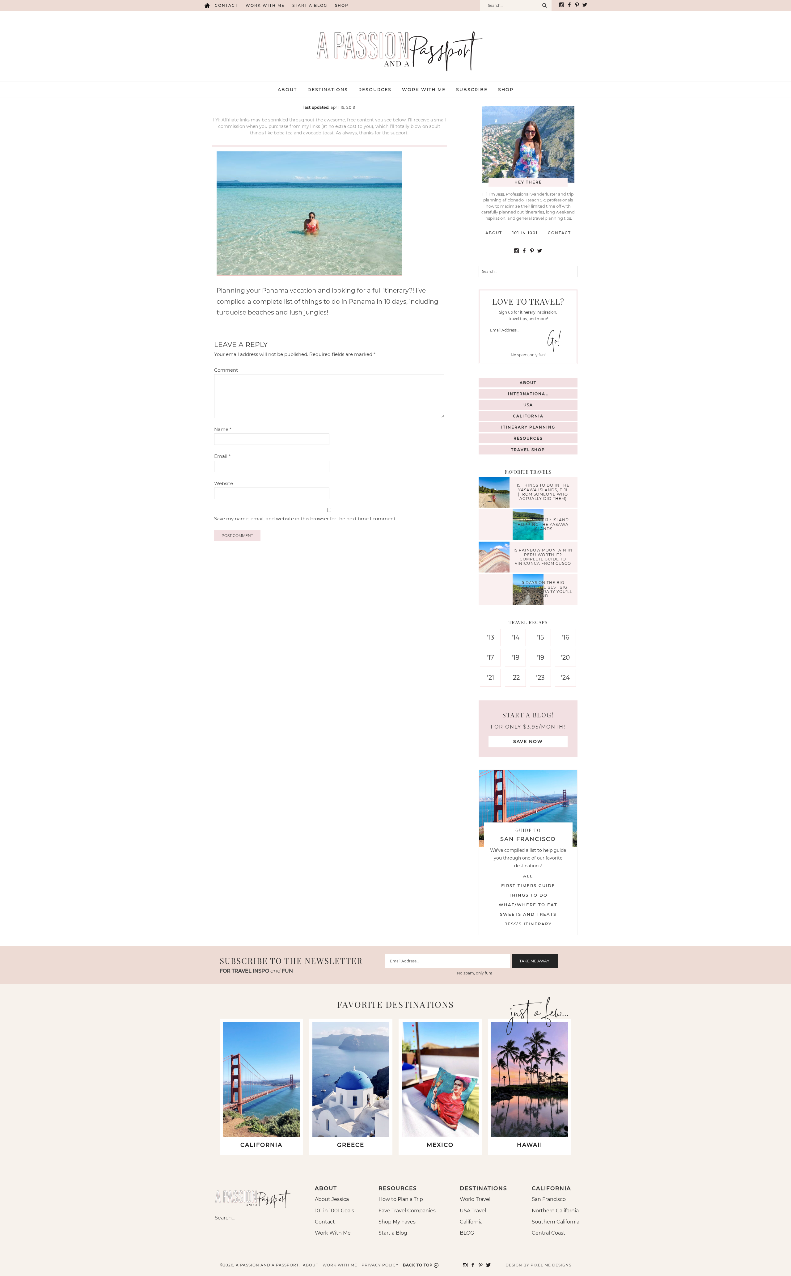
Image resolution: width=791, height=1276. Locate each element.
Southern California (555, 1222)
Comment (226, 370)
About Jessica (332, 1199)
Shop (342, 5)
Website (223, 483)
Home (207, 5)
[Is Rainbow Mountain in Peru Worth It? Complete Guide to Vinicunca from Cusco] (496, 558)
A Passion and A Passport (395, 45)
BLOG (467, 1233)
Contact (226, 5)
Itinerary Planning (528, 427)
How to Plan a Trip (401, 1199)
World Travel (475, 1199)
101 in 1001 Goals (334, 1211)
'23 (540, 677)
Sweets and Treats (528, 914)
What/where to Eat (528, 904)
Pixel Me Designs (551, 1265)
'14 (515, 637)
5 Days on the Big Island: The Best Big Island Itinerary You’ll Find (543, 589)
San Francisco (549, 1199)
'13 (490, 637)
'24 (565, 677)
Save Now (528, 741)
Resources (528, 438)
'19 (540, 657)
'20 (565, 657)
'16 (565, 637)
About (493, 232)
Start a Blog (309, 5)
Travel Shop (528, 449)
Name (222, 429)
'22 (515, 677)
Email (222, 456)
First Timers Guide (528, 885)
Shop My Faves (397, 1222)
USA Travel (473, 1211)
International (528, 393)
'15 (540, 637)
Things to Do (528, 895)
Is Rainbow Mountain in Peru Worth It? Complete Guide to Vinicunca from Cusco (543, 557)
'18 (515, 657)
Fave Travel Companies (407, 1211)
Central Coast (548, 1233)
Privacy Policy (380, 1265)
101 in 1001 (525, 232)
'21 (490, 677)
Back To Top (418, 1265)
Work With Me (333, 1233)
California (528, 416)
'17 (490, 657)
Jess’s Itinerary (528, 923)
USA (528, 405)
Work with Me (265, 5)
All (528, 875)
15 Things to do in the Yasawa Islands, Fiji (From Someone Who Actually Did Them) (543, 492)
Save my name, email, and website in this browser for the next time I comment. (305, 519)
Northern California (555, 1211)
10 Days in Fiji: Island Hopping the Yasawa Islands (543, 524)
